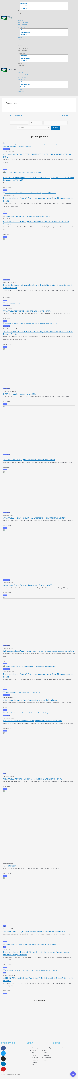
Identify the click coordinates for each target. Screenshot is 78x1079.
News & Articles (25, 6)
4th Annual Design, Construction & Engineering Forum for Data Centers (34, 518)
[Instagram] (3, 1058)
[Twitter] (3, 1053)
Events (20, 20)
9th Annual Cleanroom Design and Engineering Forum (27, 311)
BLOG (20, 11)
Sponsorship (22, 25)
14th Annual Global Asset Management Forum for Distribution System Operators (38, 651)
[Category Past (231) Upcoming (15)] (36, 123)
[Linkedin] (3, 1064)
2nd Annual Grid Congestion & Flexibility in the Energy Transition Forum (34, 931)
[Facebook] (3, 1048)
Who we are (23, 3)
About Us (21, 1)
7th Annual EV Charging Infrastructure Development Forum (29, 459)
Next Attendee (64, 115)
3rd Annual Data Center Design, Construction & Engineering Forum (32, 779)
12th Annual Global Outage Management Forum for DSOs (28, 585)
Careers (21, 13)
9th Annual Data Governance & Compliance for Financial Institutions (32, 721)
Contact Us (23, 8)
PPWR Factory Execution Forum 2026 (19, 394)
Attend (5, 169)
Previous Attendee (15, 115)
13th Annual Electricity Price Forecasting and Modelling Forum (30, 700)
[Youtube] (3, 1069)
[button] (41, 17)
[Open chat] (73, 1074)
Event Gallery (23, 22)
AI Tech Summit (10, 866)
